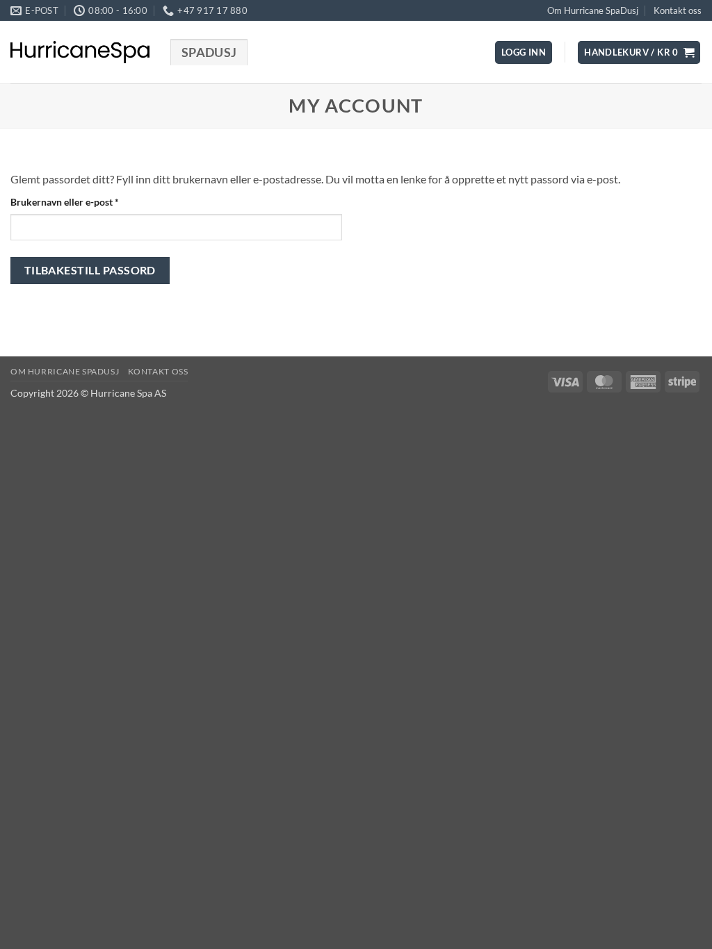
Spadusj (208, 52)
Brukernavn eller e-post (82, 201)
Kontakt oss (678, 10)
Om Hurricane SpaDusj (592, 10)
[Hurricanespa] (79, 52)
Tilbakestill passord (90, 270)
